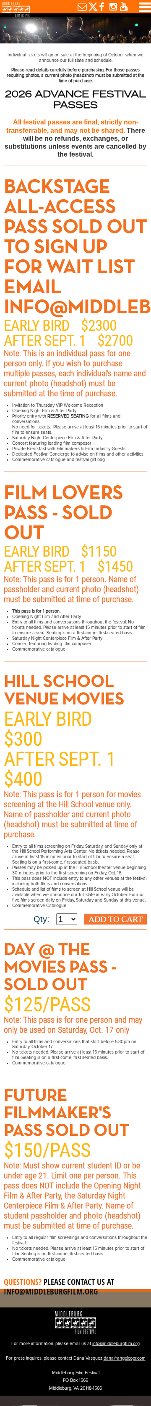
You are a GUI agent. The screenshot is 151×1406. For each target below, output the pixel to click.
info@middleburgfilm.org (51, 1291)
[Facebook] (101, 6)
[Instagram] (111, 6)
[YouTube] (122, 6)
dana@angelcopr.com (125, 1358)
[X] (90, 6)
